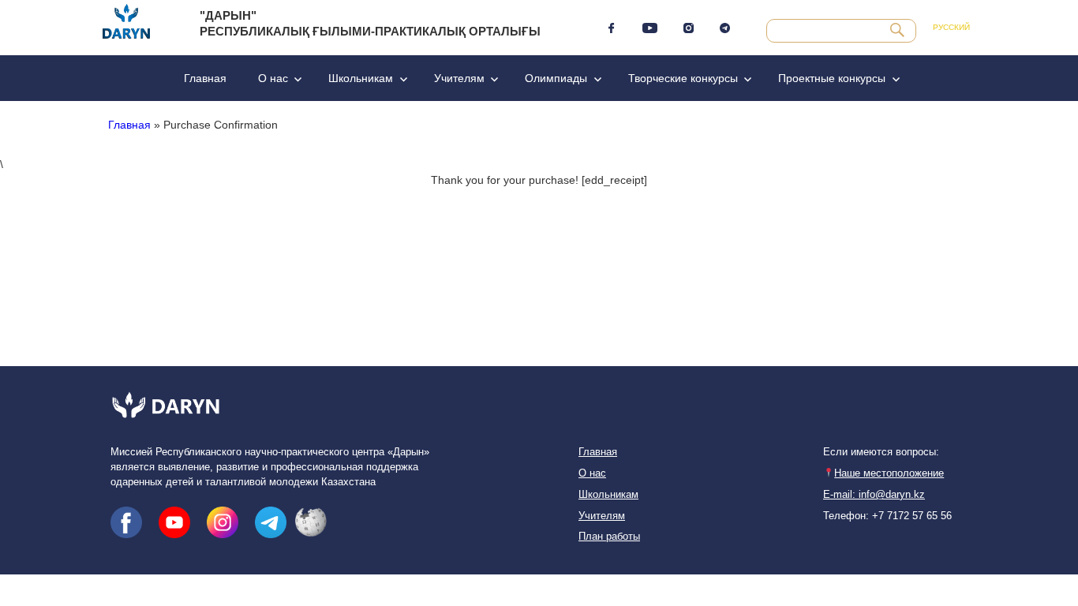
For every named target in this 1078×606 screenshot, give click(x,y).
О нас (273, 78)
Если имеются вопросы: (881, 452)
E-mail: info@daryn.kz (874, 494)
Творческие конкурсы (683, 78)
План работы (609, 536)
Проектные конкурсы (831, 78)
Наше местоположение (889, 473)
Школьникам (360, 78)
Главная (205, 78)
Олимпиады (556, 78)
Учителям (459, 78)
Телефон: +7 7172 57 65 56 (887, 516)
